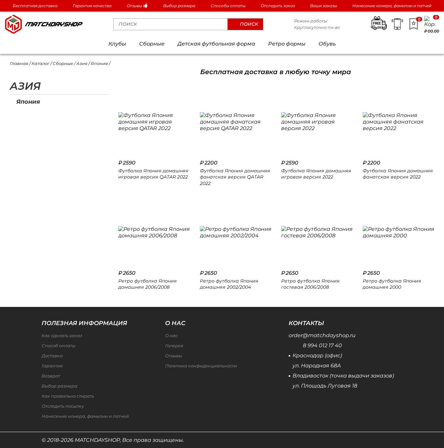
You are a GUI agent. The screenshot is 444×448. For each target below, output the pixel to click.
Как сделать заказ (62, 336)
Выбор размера (179, 5)
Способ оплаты (58, 346)
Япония (28, 101)
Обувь (327, 44)
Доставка (52, 356)
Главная (19, 63)
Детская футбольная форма (216, 44)
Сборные (151, 44)
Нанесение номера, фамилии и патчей (391, 5)
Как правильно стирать (68, 396)
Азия (81, 63)
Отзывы (135, 5)
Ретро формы (287, 44)
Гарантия (52, 366)
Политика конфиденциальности (201, 366)
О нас (171, 336)
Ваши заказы (323, 5)
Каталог (40, 63)
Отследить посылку (63, 406)
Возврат (51, 376)
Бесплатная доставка (35, 5)
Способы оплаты (228, 5)
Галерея (174, 346)
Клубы (117, 44)
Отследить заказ (278, 5)
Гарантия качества (92, 5)
